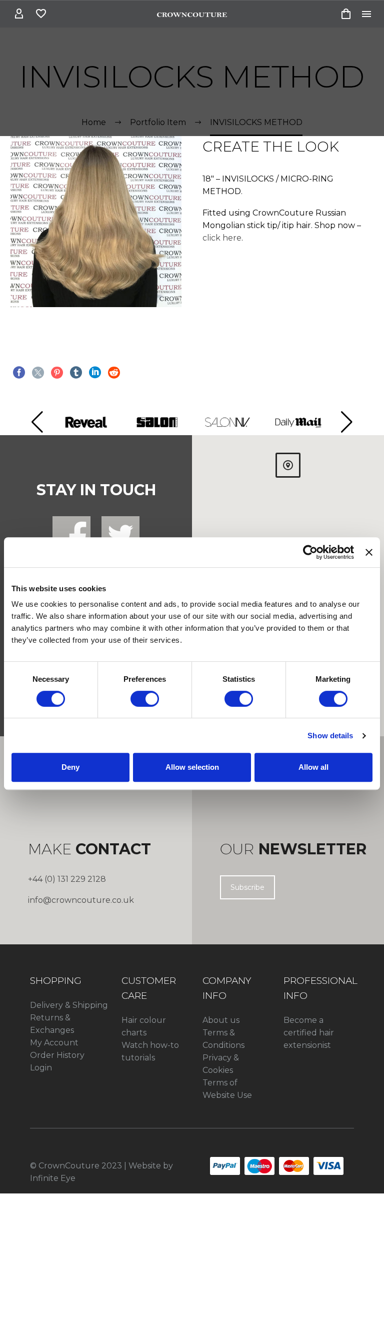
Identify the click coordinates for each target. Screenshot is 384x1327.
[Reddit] (114, 373)
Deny (71, 767)
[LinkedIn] (95, 373)
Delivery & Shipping (69, 1005)
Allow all (313, 767)
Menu (366, 14)
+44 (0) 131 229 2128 (67, 879)
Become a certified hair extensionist (309, 1032)
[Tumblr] (76, 373)
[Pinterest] (57, 373)
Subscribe (247, 887)
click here (222, 238)
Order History (57, 1055)
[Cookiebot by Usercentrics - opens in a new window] (310, 552)
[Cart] (346, 14)
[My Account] (19, 14)
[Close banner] (369, 552)
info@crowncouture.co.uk (81, 900)
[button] (37, 422)
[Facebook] (19, 373)
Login (41, 1067)
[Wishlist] (41, 14)
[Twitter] (38, 373)
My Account (54, 1042)
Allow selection (192, 767)
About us (221, 1020)
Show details (330, 735)
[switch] (144, 699)
